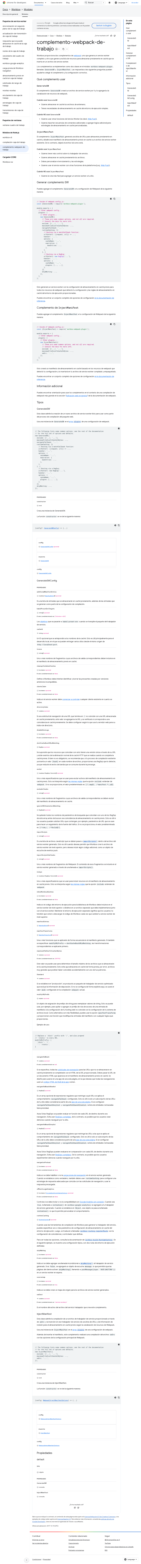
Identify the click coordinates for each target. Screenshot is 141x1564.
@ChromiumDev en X (112, 1540)
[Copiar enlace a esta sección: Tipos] (45, 402)
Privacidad (46, 1559)
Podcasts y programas (76, 1550)
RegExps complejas (63, 1117)
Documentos (39, 3)
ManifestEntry (49, 596)
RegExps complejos (63, 1155)
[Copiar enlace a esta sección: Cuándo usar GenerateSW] (59, 100)
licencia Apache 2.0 (64, 1519)
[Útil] (111, 35)
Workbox (15, 9)
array (75, 422)
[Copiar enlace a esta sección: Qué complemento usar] (67, 79)
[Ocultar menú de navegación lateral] (26, 1560)
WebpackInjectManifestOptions (51, 1419)
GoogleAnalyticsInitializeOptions (56, 1193)
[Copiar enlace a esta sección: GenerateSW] (51, 86)
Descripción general (10, 14)
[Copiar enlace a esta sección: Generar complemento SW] (71, 182)
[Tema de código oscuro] (111, 199)
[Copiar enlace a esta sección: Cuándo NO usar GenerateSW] (62, 114)
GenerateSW (45, 561)
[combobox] (95, 3)
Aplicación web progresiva (76, 396)
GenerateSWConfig (47, 546)
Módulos (25, 14)
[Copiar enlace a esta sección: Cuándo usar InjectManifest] (63, 149)
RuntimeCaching (44, 1219)
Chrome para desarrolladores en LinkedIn (119, 1547)
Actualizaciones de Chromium (79, 1540)
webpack (77, 56)
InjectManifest (45, 1433)
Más (75, 3)
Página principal (42, 36)
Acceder (135, 3)
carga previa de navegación (74, 1175)
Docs (5, 9)
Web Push (92, 119)
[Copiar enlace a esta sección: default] (46, 1459)
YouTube (108, 1543)
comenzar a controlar (71, 699)
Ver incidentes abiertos (40, 1543)
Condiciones (36, 1559)
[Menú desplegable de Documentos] (46, 2)
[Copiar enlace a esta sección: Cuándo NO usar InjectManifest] (66, 171)
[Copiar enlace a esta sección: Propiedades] (48, 497)
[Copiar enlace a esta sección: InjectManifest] (55, 132)
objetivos (44, 622)
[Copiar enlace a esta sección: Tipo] (42, 1466)
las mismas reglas (75, 781)
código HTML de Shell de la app (56, 1082)
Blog (68, 3)
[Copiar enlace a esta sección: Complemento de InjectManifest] (80, 308)
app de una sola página (81, 1102)
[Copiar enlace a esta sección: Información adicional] (64, 386)
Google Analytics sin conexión (92, 1202)
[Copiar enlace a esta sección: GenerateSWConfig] (59, 581)
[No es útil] (114, 35)
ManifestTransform (45, 935)
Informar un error (38, 1540)
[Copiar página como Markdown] (64, 49)
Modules (28, 9)
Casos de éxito (56, 3)
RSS (106, 1550)
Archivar (71, 1547)
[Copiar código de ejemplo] (114, 199)
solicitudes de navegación (68, 1070)
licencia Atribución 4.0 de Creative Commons (100, 1517)
